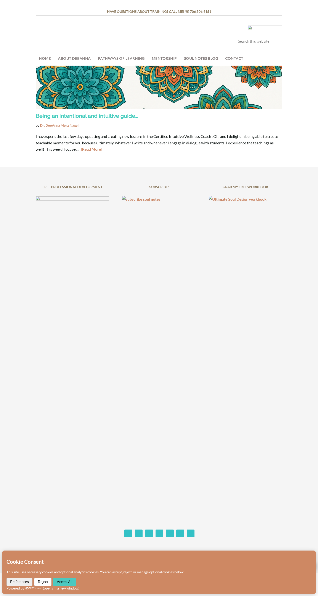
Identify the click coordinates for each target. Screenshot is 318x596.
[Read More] (91, 149)
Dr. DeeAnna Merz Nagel (70, 40)
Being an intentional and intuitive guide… (87, 116)
